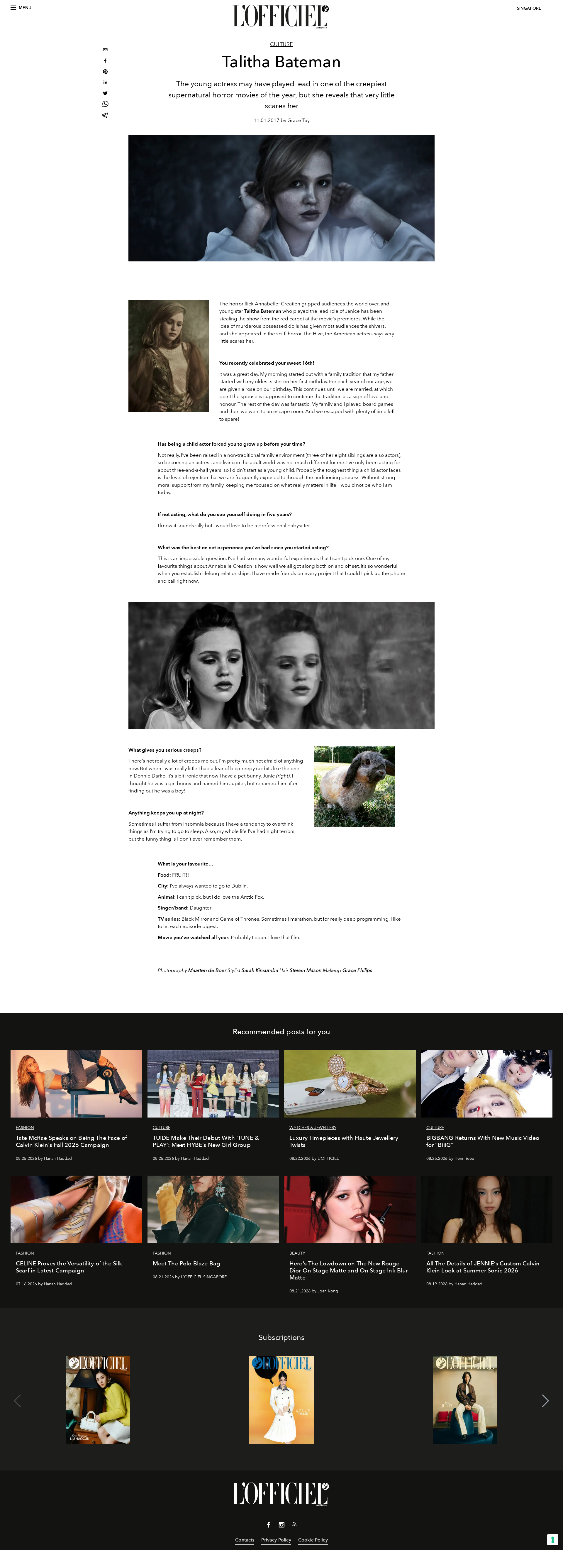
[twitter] (105, 94)
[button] (546, 1401)
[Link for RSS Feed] (294, 1525)
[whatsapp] (105, 104)
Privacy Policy (276, 1540)
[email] (105, 50)
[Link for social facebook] (269, 1526)
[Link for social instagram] (281, 1526)
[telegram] (105, 115)
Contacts (244, 1540)
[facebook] (105, 61)
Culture (281, 44)
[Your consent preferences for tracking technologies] (552, 1539)
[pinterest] (105, 72)
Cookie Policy (313, 1540)
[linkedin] (105, 83)
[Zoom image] (168, 356)
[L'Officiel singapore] (281, 17)
